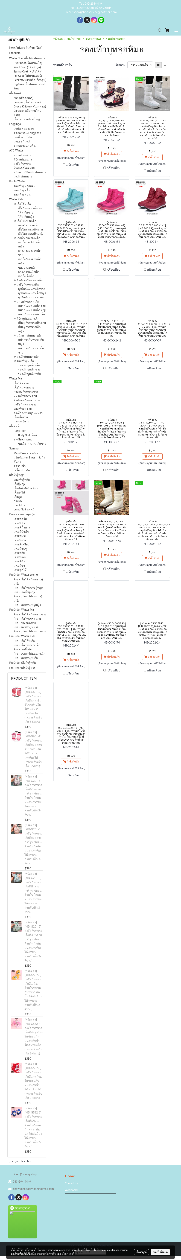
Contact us (71, 1183)
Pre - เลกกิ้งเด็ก (23, 649)
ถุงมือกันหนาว (22, 163)
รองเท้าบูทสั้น (22, 190)
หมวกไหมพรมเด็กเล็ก (31, 314)
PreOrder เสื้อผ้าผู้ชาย (22, 668)
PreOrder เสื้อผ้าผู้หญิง (22, 662)
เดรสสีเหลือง (21, 544)
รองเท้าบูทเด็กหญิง (29, 373)
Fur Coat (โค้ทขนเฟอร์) (28, 75)
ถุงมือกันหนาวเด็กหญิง (32, 293)
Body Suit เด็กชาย (29, 435)
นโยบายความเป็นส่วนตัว (43, 1253)
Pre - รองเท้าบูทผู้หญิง (27, 605)
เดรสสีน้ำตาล (22, 527)
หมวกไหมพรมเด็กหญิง (32, 310)
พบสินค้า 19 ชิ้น (62, 65)
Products (15, 53)
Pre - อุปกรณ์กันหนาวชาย (30, 631)
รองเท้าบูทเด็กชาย (29, 369)
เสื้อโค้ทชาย (21, 383)
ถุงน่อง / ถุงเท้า (23, 141)
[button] (158, 30)
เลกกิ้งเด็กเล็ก (26, 276)
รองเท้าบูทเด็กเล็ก (29, 365)
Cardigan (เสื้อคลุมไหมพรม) (27, 113)
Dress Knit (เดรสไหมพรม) (30, 106)
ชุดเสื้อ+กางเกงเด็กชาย (32, 443)
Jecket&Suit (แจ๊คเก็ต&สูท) (30, 80)
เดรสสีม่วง (20, 536)
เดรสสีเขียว (20, 540)
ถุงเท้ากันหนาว (23, 176)
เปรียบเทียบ (73, 164)
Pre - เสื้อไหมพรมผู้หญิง (28, 588)
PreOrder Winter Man (22, 609)
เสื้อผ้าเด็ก (15, 426)
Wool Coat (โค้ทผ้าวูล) (27, 67)
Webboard (71, 1190)
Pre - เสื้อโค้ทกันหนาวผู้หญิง (28, 581)
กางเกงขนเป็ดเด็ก (29, 272)
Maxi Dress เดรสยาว (26, 453)
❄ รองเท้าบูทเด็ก (24, 361)
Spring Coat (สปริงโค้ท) (28, 71)
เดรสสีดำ (19, 561)
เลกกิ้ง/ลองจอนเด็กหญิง (30, 261)
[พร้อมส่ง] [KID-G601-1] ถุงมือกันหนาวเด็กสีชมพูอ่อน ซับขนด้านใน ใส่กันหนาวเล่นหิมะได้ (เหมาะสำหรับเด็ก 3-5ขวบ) (33, 749)
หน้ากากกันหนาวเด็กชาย (31, 350)
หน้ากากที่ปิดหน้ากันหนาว (30, 172)
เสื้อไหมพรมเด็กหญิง (30, 233)
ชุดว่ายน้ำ (20, 466)
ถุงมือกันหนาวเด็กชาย (31, 289)
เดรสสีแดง (20, 557)
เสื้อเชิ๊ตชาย (21, 417)
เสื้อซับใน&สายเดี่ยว (26, 488)
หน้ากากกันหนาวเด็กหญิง (31, 342)
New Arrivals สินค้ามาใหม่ (25, 47)
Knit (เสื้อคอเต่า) (23, 98)
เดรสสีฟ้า (19, 523)
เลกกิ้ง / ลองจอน (24, 128)
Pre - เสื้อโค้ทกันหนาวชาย (30, 614)
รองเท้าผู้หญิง (22, 479)
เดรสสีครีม (20, 519)
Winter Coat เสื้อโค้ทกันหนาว (27, 58)
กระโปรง (19, 505)
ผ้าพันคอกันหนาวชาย (27, 400)
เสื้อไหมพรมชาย (24, 387)
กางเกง (18, 501)
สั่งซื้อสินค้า (72, 151)
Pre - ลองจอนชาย (25, 623)
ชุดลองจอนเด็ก (27, 267)
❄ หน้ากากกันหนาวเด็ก (28, 335)
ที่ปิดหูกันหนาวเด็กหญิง (29, 329)
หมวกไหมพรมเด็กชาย (32, 306)
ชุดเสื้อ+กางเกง (23, 439)
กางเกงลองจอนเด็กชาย (30, 253)
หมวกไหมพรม (23, 155)
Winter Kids (16, 199)
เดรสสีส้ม (19, 553)
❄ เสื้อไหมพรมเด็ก (25, 221)
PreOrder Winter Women (24, 574)
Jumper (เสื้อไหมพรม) (27, 102)
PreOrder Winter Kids (22, 636)
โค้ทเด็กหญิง (26, 216)
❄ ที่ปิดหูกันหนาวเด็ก (26, 318)
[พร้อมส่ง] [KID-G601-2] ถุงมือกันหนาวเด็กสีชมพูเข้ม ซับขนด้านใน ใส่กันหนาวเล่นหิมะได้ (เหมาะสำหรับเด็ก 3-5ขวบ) (33, 705)
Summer (14, 448)
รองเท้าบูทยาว (22, 194)
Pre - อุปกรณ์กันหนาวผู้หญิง (28, 598)
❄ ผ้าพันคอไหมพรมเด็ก (28, 280)
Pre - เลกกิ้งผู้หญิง (25, 592)
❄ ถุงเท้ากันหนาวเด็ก (26, 356)
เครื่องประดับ (22, 470)
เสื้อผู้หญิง (19, 484)
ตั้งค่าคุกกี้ (141, 1252)
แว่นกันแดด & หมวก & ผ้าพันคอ (29, 459)
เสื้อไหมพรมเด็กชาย (30, 229)
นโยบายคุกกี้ (68, 1253)
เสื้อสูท (18, 496)
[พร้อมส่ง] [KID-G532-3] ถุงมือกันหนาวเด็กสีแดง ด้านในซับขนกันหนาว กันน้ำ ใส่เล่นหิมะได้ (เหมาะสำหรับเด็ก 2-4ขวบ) (33, 1081)
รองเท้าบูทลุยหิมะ (24, 186)
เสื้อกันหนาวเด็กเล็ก (30, 208)
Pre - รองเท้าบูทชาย (26, 627)
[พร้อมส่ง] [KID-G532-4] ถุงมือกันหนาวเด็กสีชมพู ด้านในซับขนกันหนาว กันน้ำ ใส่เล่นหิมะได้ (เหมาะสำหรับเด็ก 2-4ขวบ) (34, 1036)
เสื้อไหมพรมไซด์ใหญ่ (27, 119)
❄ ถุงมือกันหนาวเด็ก (26, 284)
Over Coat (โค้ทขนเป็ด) (28, 63)
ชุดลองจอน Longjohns (27, 133)
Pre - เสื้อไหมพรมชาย (27, 618)
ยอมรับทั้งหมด (160, 1252)
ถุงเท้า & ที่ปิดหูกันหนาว (28, 413)
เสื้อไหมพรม (16, 93)
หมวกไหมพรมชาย (25, 396)
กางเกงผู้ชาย (21, 421)
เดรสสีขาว (20, 565)
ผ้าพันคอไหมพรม (24, 168)
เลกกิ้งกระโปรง (23, 137)
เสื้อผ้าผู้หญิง (16, 475)
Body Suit (19, 431)
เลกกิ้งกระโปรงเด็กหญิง (29, 244)
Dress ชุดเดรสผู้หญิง (22, 514)
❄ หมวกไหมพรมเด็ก (26, 301)
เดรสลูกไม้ (20, 570)
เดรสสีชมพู (20, 548)
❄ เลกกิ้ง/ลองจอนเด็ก (27, 238)
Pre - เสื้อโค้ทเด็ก (24, 641)
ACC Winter (16, 150)
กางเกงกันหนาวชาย (26, 391)
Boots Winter (17, 181)
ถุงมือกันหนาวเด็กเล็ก (31, 297)
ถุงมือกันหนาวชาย (25, 404)
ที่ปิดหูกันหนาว (23, 159)
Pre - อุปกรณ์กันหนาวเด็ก (29, 653)
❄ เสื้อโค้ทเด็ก (22, 204)
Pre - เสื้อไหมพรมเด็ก (27, 645)
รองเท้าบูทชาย (23, 408)
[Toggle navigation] (176, 30)
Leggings (15, 124)
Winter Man (16, 378)
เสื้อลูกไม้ (19, 492)
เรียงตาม (121, 65)
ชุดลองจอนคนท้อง (25, 145)
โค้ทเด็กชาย (25, 212)
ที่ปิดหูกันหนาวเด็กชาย (32, 322)
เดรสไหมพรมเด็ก (28, 225)
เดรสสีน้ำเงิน (21, 531)
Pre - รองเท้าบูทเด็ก (26, 658)
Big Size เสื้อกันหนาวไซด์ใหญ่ (29, 86)
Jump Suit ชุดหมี (24, 509)
